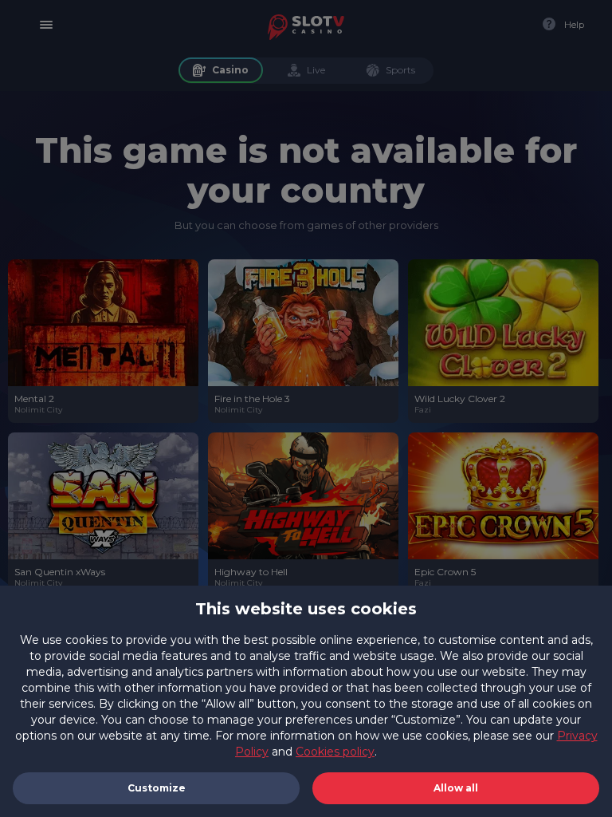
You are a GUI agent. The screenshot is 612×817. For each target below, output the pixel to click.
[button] (455, 788)
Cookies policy (335, 751)
